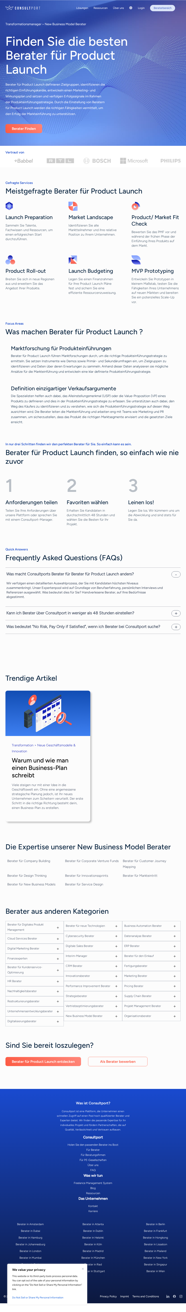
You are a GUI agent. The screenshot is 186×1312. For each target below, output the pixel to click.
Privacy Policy (108, 1296)
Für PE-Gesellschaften (93, 1160)
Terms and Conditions (145, 1296)
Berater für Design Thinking (26, 876)
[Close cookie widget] (83, 1269)
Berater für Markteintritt (140, 876)
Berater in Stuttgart (93, 1271)
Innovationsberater (78, 976)
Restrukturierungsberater (23, 1001)
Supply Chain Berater (137, 996)
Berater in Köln (93, 1244)
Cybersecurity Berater (80, 936)
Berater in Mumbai (30, 1257)
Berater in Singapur (155, 1264)
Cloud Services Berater (22, 938)
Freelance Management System (93, 1183)
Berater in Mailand (155, 1251)
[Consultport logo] (23, 8)
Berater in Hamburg (30, 1237)
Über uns (93, 1165)
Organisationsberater (137, 1016)
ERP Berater (132, 946)
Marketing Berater (135, 976)
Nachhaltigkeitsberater (22, 991)
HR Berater (14, 981)
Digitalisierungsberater (21, 1021)
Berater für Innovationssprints (86, 876)
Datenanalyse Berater (138, 936)
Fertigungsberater (135, 966)
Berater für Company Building (28, 861)
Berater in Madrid (93, 1251)
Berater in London (30, 1251)
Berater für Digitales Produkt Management (25, 927)
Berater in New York (155, 1257)
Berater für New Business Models (31, 884)
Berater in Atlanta (93, 1224)
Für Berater (93, 1149)
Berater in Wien (155, 1271)
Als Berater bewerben (118, 1061)
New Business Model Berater (65, 24)
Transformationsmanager (23, 24)
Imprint (124, 1296)
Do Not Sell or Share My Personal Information (37, 1297)
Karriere (93, 1211)
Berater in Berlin (155, 1224)
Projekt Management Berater (142, 1006)
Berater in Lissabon (155, 1244)
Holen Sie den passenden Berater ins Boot (93, 1144)
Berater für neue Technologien (85, 926)
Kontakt (93, 1206)
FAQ (93, 1170)
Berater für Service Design (84, 884)
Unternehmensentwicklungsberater (30, 1011)
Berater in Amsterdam (30, 1224)
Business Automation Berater (143, 926)
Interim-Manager (76, 956)
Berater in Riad (93, 1264)
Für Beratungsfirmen (93, 1155)
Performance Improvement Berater (88, 986)
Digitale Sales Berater (79, 946)
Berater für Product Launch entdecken (43, 1061)
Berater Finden (24, 128)
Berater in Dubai (30, 1231)
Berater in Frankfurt (155, 1231)
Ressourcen (93, 1193)
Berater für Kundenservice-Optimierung (24, 969)
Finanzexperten (17, 958)
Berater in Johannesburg (30, 1244)
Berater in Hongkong (155, 1237)
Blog (93, 1188)
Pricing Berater (133, 986)
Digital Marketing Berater (23, 948)
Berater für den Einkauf (139, 956)
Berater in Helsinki (93, 1237)
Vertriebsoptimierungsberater (85, 1006)
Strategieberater (76, 996)
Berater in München (93, 1257)
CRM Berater (74, 966)
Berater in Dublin (93, 1231)
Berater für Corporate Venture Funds (92, 861)
